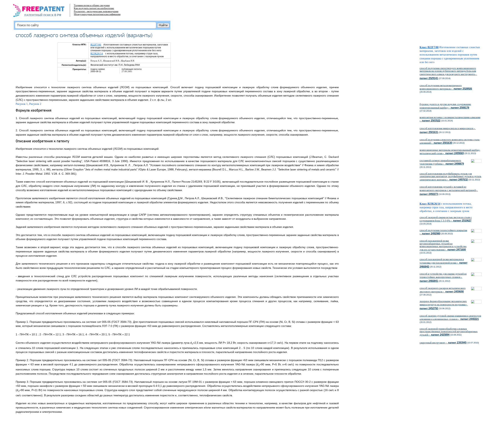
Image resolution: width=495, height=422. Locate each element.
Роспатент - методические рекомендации (96, 11)
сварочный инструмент (443, 342)
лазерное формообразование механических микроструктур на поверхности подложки (444, 305)
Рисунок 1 (22, 104)
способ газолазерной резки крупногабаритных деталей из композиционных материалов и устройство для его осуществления (443, 245)
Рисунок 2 (35, 104)
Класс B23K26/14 (430, 203)
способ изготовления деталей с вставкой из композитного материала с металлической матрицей (449, 190)
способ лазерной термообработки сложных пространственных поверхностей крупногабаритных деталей (449, 331)
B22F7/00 (95, 44)
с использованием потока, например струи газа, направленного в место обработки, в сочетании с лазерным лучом (446, 207)
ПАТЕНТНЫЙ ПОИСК (39, 15)
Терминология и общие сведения (92, 5)
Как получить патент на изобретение (94, 8)
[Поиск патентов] (43, 11)
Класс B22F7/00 (429, 47)
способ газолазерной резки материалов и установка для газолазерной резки (443, 263)
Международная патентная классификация (97, 14)
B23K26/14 (96, 53)
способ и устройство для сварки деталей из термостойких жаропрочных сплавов (443, 277)
